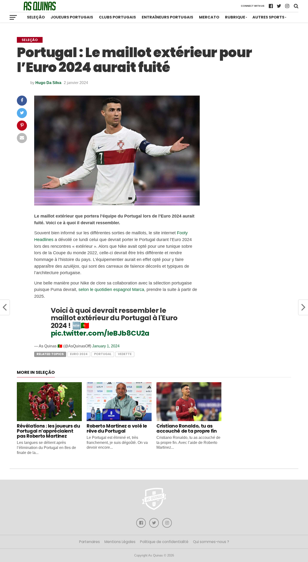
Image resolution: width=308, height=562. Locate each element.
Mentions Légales (119, 541)
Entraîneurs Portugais (167, 17)
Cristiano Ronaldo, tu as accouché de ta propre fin (186, 428)
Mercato (209, 17)
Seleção (36, 17)
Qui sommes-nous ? (211, 541)
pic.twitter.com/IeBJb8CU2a (100, 333)
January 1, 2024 (106, 346)
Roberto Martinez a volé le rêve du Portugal (117, 428)
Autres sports (268, 17)
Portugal (102, 354)
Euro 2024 (79, 354)
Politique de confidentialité (164, 541)
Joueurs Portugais (72, 17)
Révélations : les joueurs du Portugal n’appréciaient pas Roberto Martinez (48, 431)
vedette (125, 354)
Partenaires (89, 541)
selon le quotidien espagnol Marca (111, 289)
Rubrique (235, 17)
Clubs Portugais (117, 17)
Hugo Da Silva (48, 83)
